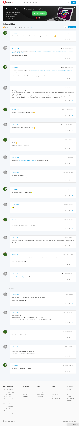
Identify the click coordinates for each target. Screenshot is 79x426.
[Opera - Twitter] (6, 421)
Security (54, 389)
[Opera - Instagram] (14, 421)
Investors (69, 396)
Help (38, 386)
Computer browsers (8, 389)
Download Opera (40, 13)
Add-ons (25, 389)
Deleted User (15, 33)
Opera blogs (40, 392)
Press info (69, 392)
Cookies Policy (55, 394)
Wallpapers (25, 394)
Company (70, 386)
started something (19, 276)
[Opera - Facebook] (3, 421)
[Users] (27, 2)
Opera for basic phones (10, 413)
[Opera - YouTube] (9, 421)
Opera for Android (8, 406)
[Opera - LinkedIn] (12, 421)
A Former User (15, 48)
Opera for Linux (8, 396)
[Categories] (18, 2)
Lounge (7, 27)
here (32, 127)
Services (26, 386)
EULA (53, 396)
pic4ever (21, 160)
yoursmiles (33, 160)
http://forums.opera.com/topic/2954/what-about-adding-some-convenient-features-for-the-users (52, 70)
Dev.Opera (40, 396)
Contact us (69, 400)
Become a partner (71, 398)
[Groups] (30, 2)
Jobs (68, 394)
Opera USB (7, 401)
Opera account (27, 392)
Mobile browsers (7, 403)
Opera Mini (7, 408)
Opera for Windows (9, 392)
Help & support (41, 389)
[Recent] (21, 2)
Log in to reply (72, 27)
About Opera (70, 389)
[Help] (36, 2)
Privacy (53, 392)
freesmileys (27, 160)
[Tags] (24, 2)
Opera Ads (25, 396)
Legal (53, 386)
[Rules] (33, 2)
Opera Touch (7, 410)
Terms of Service (56, 398)
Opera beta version (9, 398)
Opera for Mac (7, 394)
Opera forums (40, 394)
